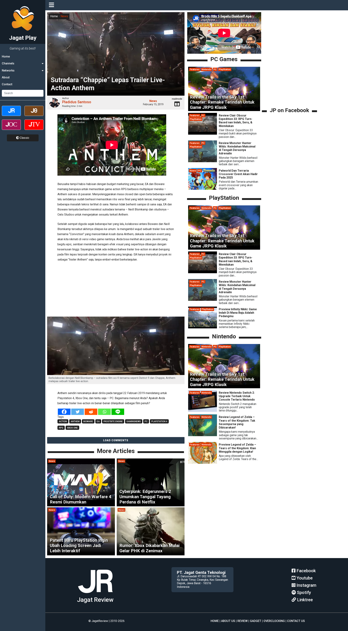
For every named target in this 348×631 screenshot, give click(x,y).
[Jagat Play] (95, 594)
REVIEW (242, 621)
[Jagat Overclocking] (11, 128)
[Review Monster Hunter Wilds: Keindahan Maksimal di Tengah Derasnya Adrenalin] (202, 161)
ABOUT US (228, 621)
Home (6, 56)
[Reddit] (91, 412)
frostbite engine (113, 421)
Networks (8, 70)
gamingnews (134, 421)
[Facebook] (64, 412)
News (64, 16)
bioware (88, 421)
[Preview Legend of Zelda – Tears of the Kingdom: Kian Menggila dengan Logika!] (202, 463)
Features (194, 69)
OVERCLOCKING (274, 621)
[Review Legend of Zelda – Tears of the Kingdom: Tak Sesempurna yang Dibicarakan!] (202, 435)
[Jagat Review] (11, 114)
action (63, 421)
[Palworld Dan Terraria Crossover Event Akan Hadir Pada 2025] (202, 188)
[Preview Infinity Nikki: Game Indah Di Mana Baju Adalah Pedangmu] (202, 327)
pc (146, 421)
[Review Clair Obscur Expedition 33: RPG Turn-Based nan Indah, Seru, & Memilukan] (202, 133)
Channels (8, 63)
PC (215, 69)
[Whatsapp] (104, 412)
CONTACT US (296, 621)
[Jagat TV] (34, 128)
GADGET (255, 621)
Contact (7, 84)
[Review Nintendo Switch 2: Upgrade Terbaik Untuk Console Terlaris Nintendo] (202, 411)
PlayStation (225, 69)
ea (98, 421)
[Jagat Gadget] (34, 114)
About (6, 77)
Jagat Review (95, 599)
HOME (215, 621)
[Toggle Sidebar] (52, 5)
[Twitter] (77, 412)
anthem (75, 421)
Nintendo (206, 69)
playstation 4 (159, 421)
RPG (61, 428)
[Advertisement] (115, 289)
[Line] (117, 412)
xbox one (72, 428)
